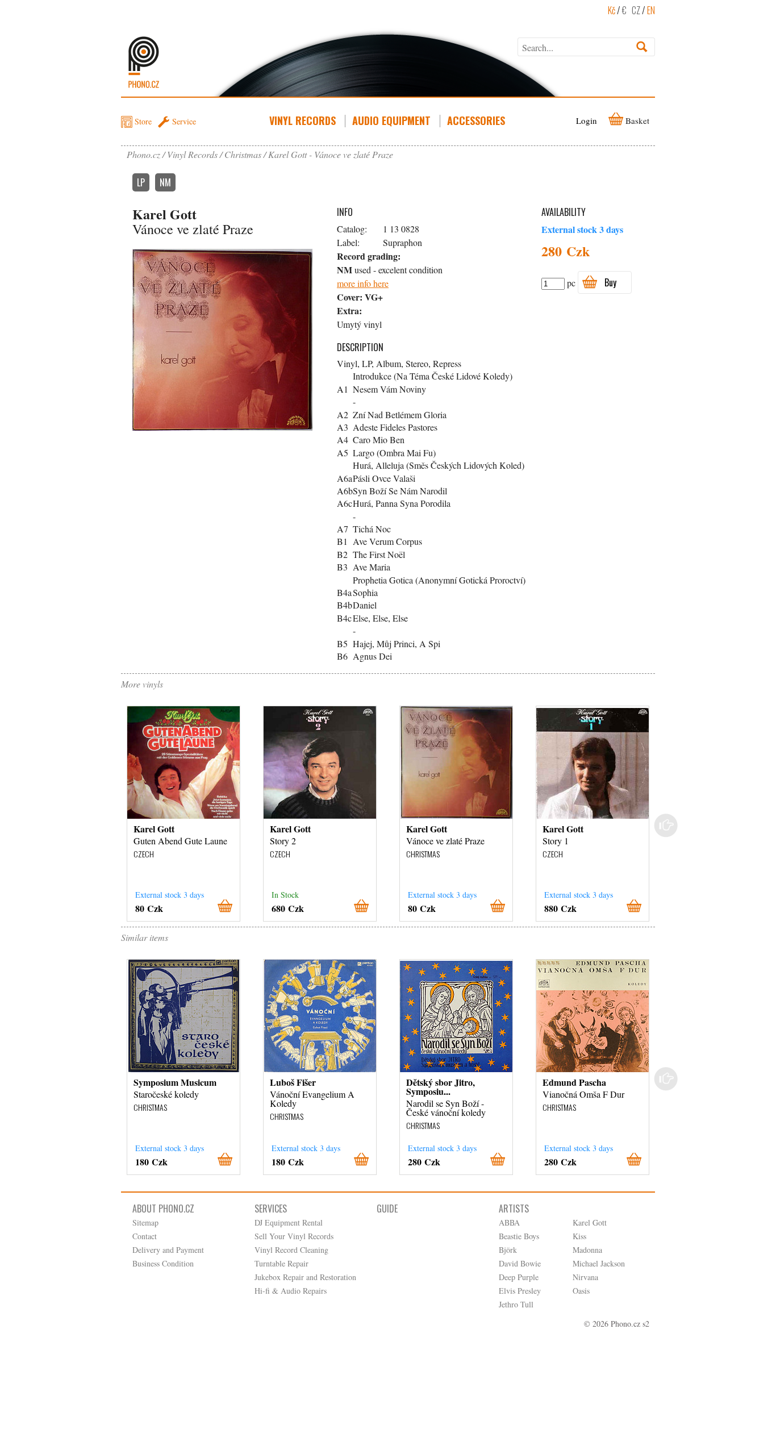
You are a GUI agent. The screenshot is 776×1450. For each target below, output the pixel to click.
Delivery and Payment (168, 1249)
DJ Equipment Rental (289, 1222)
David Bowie (520, 1263)
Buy (610, 282)
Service (184, 121)
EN (651, 10)
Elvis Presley (520, 1290)
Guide (387, 1208)
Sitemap (145, 1222)
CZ (636, 10)
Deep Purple (519, 1277)
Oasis (581, 1290)
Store (143, 121)
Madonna (587, 1249)
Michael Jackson (599, 1263)
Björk (508, 1249)
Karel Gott (590, 1222)
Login (586, 120)
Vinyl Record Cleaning (291, 1249)
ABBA (509, 1222)
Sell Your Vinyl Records (294, 1236)
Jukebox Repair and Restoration (305, 1277)
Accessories (476, 120)
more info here (363, 283)
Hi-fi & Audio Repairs (291, 1290)
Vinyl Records (302, 120)
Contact (144, 1236)
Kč (611, 10)
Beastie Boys (519, 1236)
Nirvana (585, 1277)
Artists (514, 1208)
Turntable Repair (281, 1263)
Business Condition (163, 1263)
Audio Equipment (391, 120)
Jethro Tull (516, 1304)
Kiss (579, 1236)
